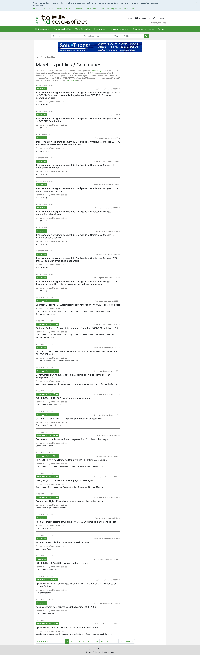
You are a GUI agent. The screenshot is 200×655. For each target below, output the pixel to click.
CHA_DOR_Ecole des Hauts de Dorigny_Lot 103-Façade (65, 480)
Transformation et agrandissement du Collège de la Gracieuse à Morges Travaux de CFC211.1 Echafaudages (78, 119)
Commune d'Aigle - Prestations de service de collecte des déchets (70, 501)
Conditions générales (105, 649)
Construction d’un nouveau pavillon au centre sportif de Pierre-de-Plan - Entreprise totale (74, 376)
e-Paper (128, 18)
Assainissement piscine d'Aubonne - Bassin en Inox (62, 542)
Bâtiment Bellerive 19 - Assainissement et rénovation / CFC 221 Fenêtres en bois (78, 304)
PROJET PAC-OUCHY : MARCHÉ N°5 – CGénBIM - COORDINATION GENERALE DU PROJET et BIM (77, 353)
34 (121, 641)
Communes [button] (99, 29)
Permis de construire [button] (119, 29)
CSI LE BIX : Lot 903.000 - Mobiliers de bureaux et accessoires (69, 418)
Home (38, 57)
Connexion (161, 18)
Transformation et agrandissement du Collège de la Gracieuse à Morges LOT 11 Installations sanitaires (77, 166)
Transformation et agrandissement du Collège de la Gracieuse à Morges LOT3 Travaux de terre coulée (76, 236)
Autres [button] (161, 29)
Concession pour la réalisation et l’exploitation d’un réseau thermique (72, 439)
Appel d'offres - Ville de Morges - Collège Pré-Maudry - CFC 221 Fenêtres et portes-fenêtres (76, 585)
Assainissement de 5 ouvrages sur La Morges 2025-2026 (66, 607)
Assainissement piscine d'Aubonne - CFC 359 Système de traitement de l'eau (76, 521)
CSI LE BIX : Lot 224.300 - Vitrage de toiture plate (62, 563)
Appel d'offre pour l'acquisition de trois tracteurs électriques (67, 627)
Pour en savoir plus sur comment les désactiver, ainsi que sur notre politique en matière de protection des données (83, 8)
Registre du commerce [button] (143, 29)
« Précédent (42, 641)
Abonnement (144, 18)
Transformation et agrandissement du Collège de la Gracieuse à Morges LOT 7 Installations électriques (77, 213)
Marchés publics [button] (83, 29)
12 (97, 641)
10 (88, 641)
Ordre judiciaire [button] (42, 29)
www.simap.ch (98, 71)
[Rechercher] (146, 36)
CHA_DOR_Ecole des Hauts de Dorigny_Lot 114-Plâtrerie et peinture (71, 460)
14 (107, 641)
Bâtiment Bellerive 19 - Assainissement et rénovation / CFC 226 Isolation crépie (77, 328)
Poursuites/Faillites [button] (63, 29)
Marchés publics (48, 57)
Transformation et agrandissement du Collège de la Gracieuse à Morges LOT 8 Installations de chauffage (77, 189)
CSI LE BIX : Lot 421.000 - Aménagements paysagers (63, 398)
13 (102, 641)
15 (112, 641)
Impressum (91, 649)
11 (92, 641)
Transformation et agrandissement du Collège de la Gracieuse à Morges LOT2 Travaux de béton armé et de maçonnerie (76, 259)
